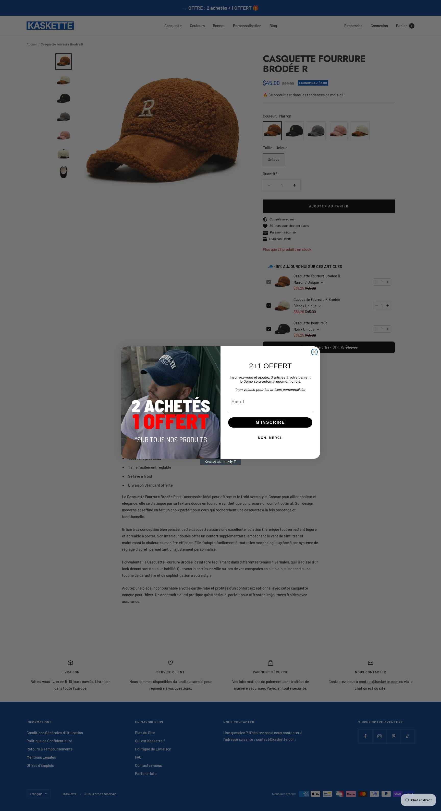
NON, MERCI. (270, 438)
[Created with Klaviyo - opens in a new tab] (220, 462)
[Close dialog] (314, 352)
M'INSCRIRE (270, 422)
